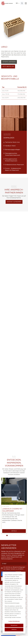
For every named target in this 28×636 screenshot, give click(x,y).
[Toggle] (26, 3)
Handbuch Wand (10, 145)
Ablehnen (14, 629)
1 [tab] (7, 535)
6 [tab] (14, 535)
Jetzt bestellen (8, 66)
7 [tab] (16, 535)
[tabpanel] (14, 506)
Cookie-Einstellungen (14, 621)
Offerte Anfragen (9, 61)
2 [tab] (8, 535)
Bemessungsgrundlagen (12, 149)
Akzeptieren (14, 625)
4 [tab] (11, 535)
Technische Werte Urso (12, 142)
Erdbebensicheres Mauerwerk (14, 164)
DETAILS (14, 531)
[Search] (22, 3)
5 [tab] (13, 535)
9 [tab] (19, 535)
